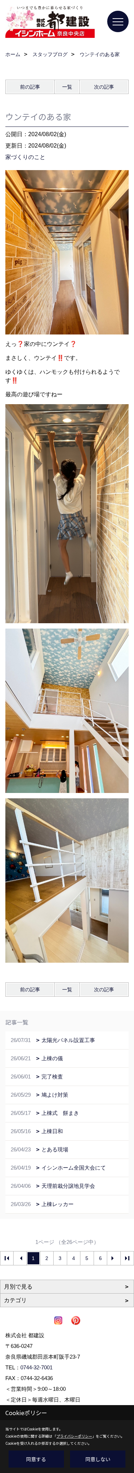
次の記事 (104, 87)
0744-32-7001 (36, 1367)
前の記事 (30, 87)
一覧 (67, 87)
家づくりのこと (25, 157)
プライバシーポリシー (74, 1436)
